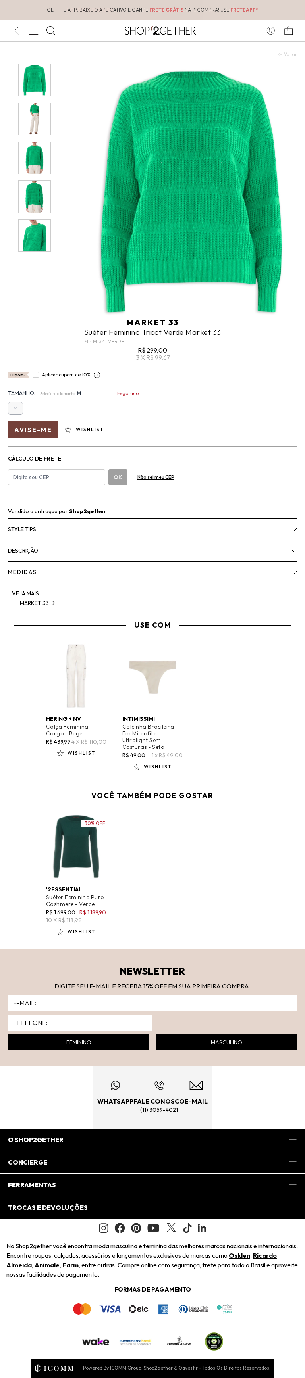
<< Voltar (287, 54)
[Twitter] (171, 1228)
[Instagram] (103, 1228)
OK (118, 477)
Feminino (78, 1042)
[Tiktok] (187, 1228)
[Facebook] (119, 1228)
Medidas (22, 572)
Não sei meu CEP (155, 477)
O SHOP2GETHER (36, 1140)
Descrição (23, 550)
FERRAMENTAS (32, 1185)
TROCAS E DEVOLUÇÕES (48, 1207)
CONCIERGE (27, 1162)
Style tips (22, 529)
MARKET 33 (153, 322)
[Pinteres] (136, 1228)
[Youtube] (153, 1228)
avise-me (33, 430)
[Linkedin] (202, 1228)
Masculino (226, 1042)
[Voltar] (16, 30)
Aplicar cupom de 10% (66, 375)
